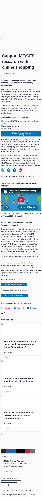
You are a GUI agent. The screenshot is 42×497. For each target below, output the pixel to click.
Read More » (8, 352)
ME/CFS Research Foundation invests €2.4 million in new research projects (19, 415)
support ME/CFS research (14, 284)
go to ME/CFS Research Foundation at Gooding (21, 134)
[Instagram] (20, 170)
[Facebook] (8, 170)
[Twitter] (2, 170)
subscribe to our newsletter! (14, 295)
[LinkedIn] (14, 170)
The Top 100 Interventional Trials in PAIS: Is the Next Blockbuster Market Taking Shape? (20, 344)
